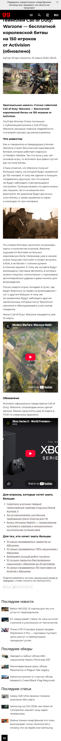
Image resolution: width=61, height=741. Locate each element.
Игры (8, 587)
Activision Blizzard (24, 587)
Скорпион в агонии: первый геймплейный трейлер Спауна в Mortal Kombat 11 (31, 508)
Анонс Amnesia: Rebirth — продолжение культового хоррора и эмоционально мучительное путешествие (31, 526)
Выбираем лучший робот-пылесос (28, 556)
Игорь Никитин (21, 58)
